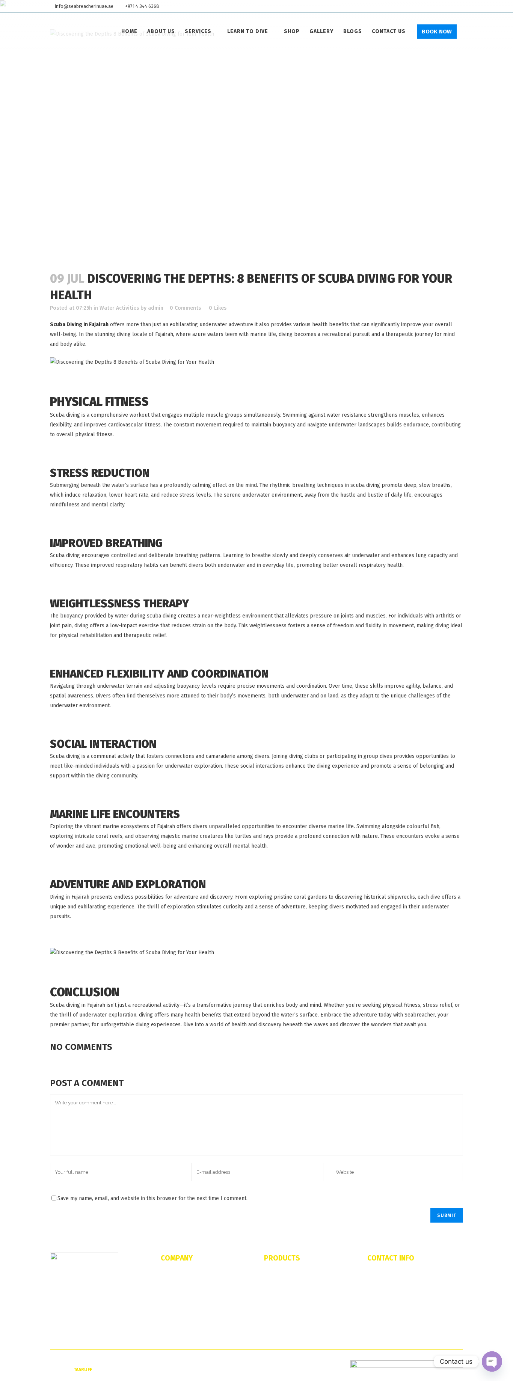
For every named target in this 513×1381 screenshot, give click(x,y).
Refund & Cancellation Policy (192, 1309)
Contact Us (172, 1298)
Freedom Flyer (280, 1309)
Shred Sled (276, 1298)
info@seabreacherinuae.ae (84, 6)
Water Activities (119, 308)
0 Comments (185, 308)
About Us (170, 1274)
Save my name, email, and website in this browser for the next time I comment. (152, 1198)
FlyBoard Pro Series (286, 1286)
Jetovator (274, 1274)
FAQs (166, 1286)
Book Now (437, 31)
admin (155, 308)
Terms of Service (179, 1321)
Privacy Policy (176, 1333)
